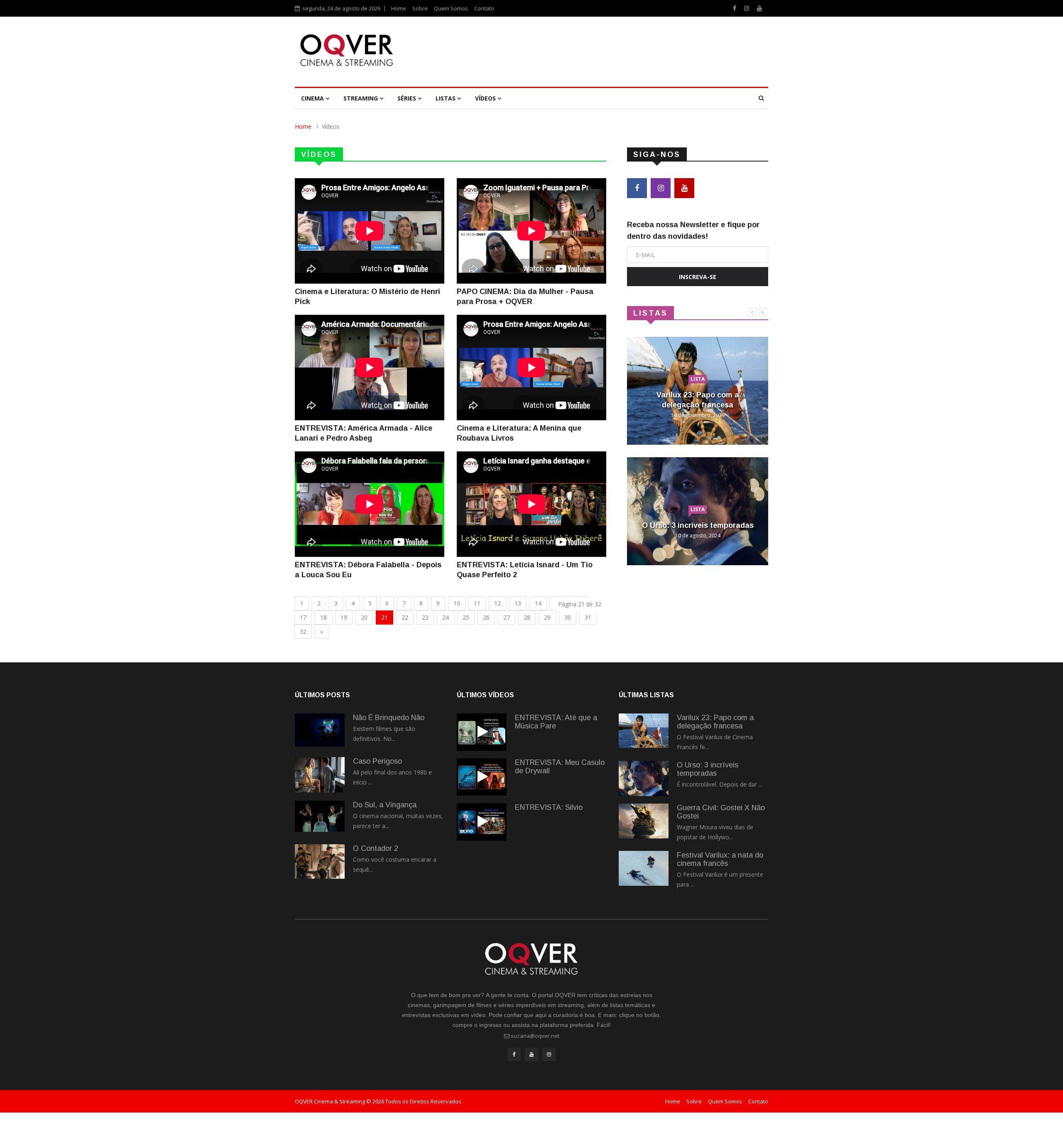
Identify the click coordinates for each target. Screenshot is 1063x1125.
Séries (407, 98)
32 (303, 631)
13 (517, 603)
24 (445, 617)
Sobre (420, 8)
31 (588, 617)
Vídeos (486, 98)
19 (343, 617)
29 (547, 617)
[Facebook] (735, 8)
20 (364, 617)
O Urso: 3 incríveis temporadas (698, 525)
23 (425, 617)
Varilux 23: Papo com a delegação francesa (715, 721)
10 (456, 603)
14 (538, 603)
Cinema (313, 98)
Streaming (361, 98)
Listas (446, 98)
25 (466, 617)
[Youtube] (759, 8)
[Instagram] (747, 8)
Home (398, 8)
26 (486, 617)
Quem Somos (451, 8)
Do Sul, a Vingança (384, 805)
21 (384, 617)
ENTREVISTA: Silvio (549, 807)
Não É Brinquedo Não (388, 717)
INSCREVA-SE (697, 277)
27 (506, 617)
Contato (484, 8)
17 (303, 617)
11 (477, 603)
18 (323, 617)
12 (497, 603)
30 (567, 617)
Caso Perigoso (377, 761)
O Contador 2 (375, 848)
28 (527, 617)
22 (405, 617)
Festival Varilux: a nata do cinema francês (720, 859)
